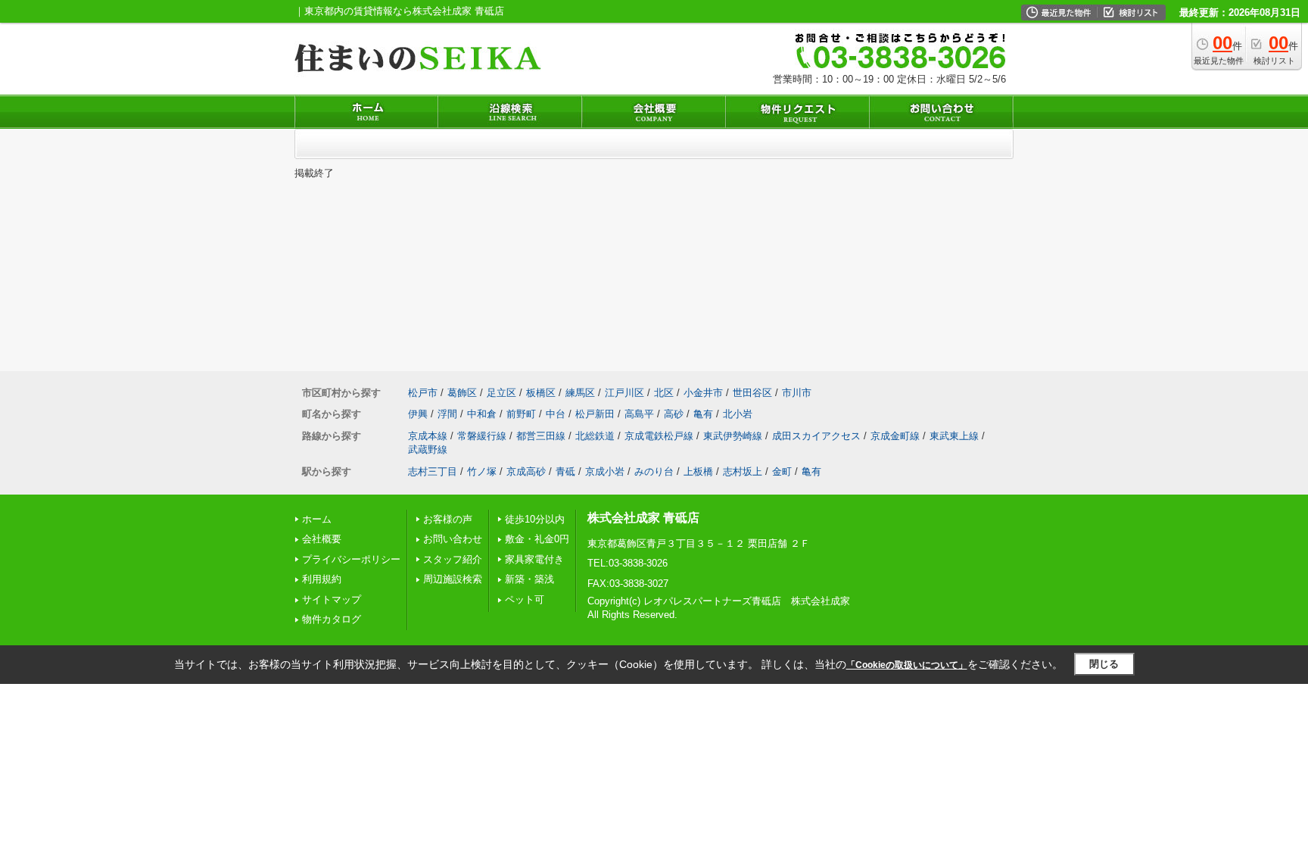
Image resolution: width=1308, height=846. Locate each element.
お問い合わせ (452, 539)
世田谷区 (752, 392)
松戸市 (423, 392)
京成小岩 (604, 471)
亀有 (703, 414)
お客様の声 (447, 519)
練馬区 (580, 392)
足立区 (501, 392)
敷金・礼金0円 (537, 539)
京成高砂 (526, 471)
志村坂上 (742, 471)
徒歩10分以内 (535, 519)
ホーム (317, 519)
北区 (664, 392)
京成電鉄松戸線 (658, 436)
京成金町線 (895, 436)
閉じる (1104, 664)
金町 (782, 471)
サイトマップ (331, 599)
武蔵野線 (427, 449)
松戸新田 (595, 414)
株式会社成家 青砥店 (643, 517)
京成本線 (427, 436)
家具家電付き (534, 559)
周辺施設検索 (452, 579)
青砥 (565, 471)
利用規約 (321, 579)
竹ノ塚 (482, 471)
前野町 (521, 414)
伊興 (418, 414)
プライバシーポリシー (351, 559)
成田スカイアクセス (816, 436)
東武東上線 (954, 436)
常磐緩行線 (481, 436)
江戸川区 (624, 392)
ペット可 (524, 599)
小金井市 (703, 392)
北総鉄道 (595, 436)
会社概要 (321, 539)
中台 (555, 414)
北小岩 (737, 414)
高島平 (639, 414)
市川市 (796, 392)
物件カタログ (331, 619)
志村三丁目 (432, 471)
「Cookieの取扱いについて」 (906, 665)
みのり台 (654, 471)
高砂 (674, 414)
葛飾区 (462, 392)
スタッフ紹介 (452, 559)
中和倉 (482, 414)
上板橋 (698, 471)
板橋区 (541, 392)
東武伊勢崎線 (732, 436)
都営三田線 (540, 436)
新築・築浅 (529, 579)
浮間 (447, 414)
